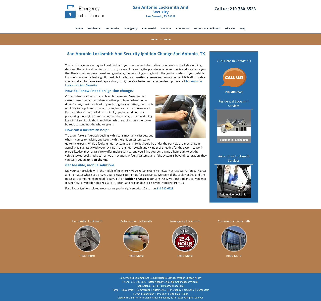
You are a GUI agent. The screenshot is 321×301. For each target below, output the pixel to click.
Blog (242, 28)
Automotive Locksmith (136, 221)
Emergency (130, 28)
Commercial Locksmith (234, 221)
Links (185, 294)
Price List (230, 28)
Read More (87, 256)
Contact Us (182, 28)
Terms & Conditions (143, 294)
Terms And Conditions (207, 28)
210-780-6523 (243, 8)
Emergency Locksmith (185, 221)
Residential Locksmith (87, 221)
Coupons (166, 28)
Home (79, 28)
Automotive (112, 28)
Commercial (149, 28)
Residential (94, 28)
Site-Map (175, 294)
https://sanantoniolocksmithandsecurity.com (173, 282)
